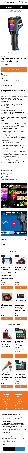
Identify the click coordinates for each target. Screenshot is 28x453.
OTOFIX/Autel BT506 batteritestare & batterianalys (6, 342)
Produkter (11, 10)
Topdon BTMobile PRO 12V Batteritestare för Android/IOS (20, 269)
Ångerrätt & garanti (20, 406)
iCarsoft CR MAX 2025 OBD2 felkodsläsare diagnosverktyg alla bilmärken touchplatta (20, 375)
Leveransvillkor (19, 403)
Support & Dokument (5, 402)
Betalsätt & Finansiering (18, 400)
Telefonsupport (8, 6)
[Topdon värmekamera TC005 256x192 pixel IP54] (8, 52)
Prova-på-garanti (20, 6)
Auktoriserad (9, 7)
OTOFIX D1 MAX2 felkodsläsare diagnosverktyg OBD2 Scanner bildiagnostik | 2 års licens (20, 344)
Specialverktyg (18, 10)
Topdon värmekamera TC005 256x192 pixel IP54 (13, 11)
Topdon (3, 56)
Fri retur (20, 7)
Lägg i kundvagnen (14, 69)
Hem (6, 10)
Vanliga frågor (6, 399)
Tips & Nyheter (6, 397)
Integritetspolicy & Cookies (7, 409)
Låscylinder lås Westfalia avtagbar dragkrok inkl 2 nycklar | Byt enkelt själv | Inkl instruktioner (7, 376)
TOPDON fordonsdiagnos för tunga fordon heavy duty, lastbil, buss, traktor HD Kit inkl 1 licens (20, 308)
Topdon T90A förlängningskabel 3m (6, 304)
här (4, 444)
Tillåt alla (20, 449)
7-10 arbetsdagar (13, 74)
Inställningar (9, 449)
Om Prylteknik (6, 406)
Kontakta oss (18, 397)
